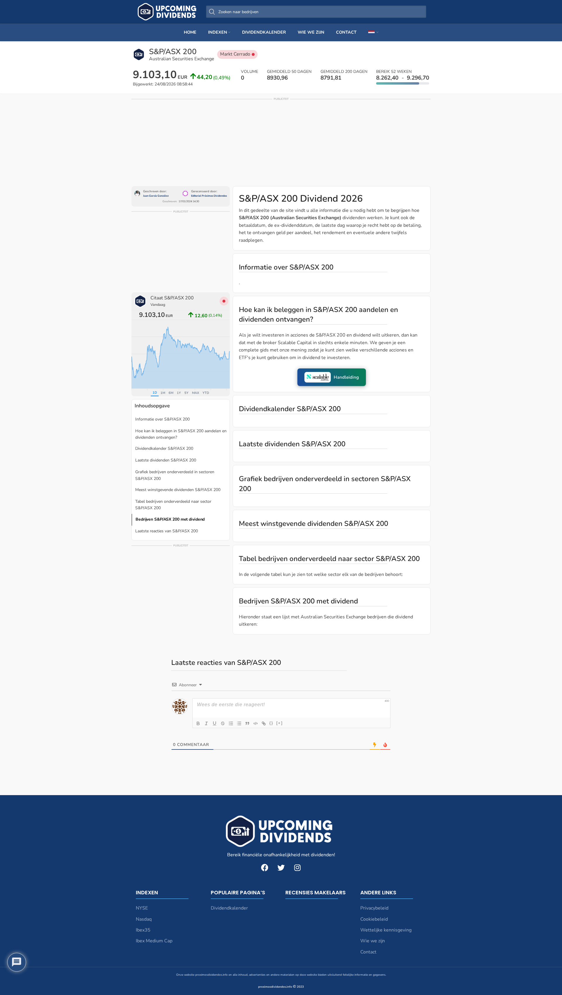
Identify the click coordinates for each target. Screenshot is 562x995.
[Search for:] (316, 12)
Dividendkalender (229, 908)
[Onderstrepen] (214, 723)
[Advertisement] (281, 142)
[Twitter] (281, 867)
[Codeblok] (255, 723)
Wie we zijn (372, 941)
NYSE (142, 908)
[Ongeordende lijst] (239, 723)
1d (155, 392)
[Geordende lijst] (231, 723)
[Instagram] (297, 867)
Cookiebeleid (374, 919)
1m (162, 393)
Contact (368, 952)
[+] (279, 723)
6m (171, 393)
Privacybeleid (374, 908)
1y (179, 393)
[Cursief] (206, 723)
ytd (206, 393)
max (195, 393)
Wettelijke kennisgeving (386, 930)
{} (271, 723)
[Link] (264, 723)
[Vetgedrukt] (198, 723)
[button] (331, 377)
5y (186, 393)
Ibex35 (143, 930)
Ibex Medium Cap (154, 941)
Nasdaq (144, 919)
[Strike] (223, 723)
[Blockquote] (247, 723)
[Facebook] (264, 867)
